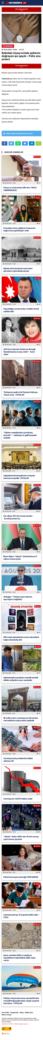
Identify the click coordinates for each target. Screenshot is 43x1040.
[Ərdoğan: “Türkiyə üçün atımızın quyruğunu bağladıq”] (21, 579)
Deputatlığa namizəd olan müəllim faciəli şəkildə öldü (21, 310)
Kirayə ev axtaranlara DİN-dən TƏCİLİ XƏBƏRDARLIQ (19, 188)
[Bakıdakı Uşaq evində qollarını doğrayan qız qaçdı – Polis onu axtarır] (21, 28)
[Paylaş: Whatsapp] (18, 143)
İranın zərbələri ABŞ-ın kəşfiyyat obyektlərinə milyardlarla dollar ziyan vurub (19, 958)
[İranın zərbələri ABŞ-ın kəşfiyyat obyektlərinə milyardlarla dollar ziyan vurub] (21, 937)
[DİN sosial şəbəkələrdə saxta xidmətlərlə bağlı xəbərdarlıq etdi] (21, 619)
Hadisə (38, 278)
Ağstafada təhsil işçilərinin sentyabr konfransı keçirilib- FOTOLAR (19, 476)
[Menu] (4, 2)
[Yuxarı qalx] (37, 1034)
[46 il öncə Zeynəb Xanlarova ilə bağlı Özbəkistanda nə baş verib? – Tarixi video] (21, 331)
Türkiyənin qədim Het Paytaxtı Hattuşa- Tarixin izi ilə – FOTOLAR (20, 393)
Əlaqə (22, 1012)
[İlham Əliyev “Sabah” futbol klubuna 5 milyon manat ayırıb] (21, 538)
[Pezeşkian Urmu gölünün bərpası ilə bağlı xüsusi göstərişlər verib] (21, 210)
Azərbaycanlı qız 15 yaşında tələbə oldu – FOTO (21, 916)
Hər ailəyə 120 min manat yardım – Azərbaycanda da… (18, 517)
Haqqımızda (14, 1012)
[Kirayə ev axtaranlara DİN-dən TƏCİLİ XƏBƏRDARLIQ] (21, 170)
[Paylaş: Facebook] (4, 143)
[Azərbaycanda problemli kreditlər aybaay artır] (21, 741)
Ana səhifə (5, 1012)
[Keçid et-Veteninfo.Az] (16, 3)
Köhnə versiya (7, 1015)
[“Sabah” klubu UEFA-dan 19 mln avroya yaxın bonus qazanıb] (21, 819)
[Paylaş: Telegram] (32, 143)
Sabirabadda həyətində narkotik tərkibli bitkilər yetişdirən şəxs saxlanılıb (20, 678)
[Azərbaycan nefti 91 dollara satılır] (21, 781)
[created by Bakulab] (5, 1034)
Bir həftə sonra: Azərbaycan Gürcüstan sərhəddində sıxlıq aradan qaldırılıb (20, 719)
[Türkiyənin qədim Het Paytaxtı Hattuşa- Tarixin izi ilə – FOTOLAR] (21, 374)
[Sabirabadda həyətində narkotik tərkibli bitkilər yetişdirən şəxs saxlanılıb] (21, 660)
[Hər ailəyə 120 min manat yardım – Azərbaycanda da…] (21, 498)
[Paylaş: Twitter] (11, 143)
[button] (38, 143)
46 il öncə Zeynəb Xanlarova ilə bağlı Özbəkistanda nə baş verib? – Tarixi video (19, 352)
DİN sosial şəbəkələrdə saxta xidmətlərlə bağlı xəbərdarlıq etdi (21, 638)
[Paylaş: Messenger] (25, 143)
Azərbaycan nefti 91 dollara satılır (18, 799)
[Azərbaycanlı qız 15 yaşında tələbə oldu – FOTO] (21, 897)
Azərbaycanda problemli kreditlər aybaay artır (18, 759)
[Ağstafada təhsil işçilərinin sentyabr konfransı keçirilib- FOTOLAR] (21, 458)
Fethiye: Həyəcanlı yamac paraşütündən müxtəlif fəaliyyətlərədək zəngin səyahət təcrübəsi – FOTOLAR (21, 1000)
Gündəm (8, 46)
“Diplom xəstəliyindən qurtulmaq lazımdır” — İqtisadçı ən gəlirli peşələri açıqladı (20, 435)
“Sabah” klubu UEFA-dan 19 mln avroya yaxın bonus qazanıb (21, 837)
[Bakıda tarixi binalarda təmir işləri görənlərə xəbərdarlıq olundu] (21, 251)
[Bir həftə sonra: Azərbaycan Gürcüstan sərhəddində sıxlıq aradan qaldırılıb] (21, 700)
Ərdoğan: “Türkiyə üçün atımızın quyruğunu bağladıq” (17, 598)
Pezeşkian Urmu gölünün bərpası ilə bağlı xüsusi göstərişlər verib (19, 229)
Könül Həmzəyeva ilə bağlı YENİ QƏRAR (20, 877)
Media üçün (29, 1012)
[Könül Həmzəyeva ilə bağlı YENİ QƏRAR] (21, 859)
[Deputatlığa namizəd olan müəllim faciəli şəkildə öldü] (21, 291)
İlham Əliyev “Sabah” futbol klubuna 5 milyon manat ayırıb (20, 557)
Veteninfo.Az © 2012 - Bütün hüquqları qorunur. (15, 1024)
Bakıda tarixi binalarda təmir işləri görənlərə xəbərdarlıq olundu (17, 269)
